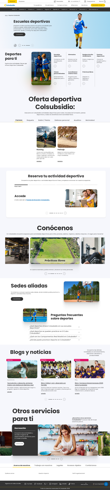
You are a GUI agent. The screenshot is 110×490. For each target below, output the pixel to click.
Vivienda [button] (30, 9)
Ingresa (39, 161)
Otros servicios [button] (93, 9)
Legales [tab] (60, 465)
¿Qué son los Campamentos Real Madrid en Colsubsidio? (53, 336)
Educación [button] (82, 9)
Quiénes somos (9, 473)
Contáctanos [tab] (90, 465)
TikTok (73, 484)
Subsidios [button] (21, 9)
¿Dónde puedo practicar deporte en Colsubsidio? (50, 340)
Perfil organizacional (79, 473)
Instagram (55, 484)
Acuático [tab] (77, 120)
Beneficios (85, 5)
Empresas (21, 1)
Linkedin (64, 484)
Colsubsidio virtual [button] (97, 5)
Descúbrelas (17, 299)
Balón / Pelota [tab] (44, 120)
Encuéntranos (49, 5)
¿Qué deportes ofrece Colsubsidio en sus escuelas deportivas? (50, 327)
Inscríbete (33, 33)
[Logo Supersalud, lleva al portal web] (84, 484)
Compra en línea (62, 5)
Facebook (39, 484)
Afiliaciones (74, 5)
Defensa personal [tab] (62, 120)
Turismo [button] (64, 9)
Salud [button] (13, 9)
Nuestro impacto (44, 473)
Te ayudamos (38, 5)
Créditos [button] (39, 9)
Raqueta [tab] (30, 120)
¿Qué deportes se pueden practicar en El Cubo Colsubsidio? (49, 332)
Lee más (9, 392)
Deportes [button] (55, 9)
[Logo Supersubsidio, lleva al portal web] (98, 484)
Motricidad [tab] (90, 120)
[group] (55, 250)
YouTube (29, 484)
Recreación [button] (73, 9)
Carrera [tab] (18, 120)
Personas (12, 1)
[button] (15, 45)
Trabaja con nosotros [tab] (43, 465)
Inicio (6, 15)
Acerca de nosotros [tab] (22, 465)
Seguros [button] (47, 9)
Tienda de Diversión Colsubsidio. (38, 200)
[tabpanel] (55, 145)
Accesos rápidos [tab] (74, 465)
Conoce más (20, 33)
